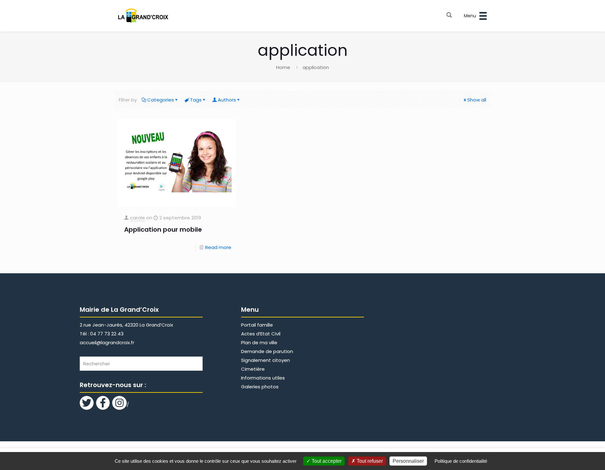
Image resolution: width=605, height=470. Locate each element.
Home (283, 67)
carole (137, 217)
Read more (218, 247)
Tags (196, 99)
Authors (227, 99)
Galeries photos (260, 386)
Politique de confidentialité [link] (461, 461)
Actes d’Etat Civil (260, 333)
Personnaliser (408, 461)
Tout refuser (369, 461)
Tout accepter (326, 461)
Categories (160, 99)
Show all (476, 99)
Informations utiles (263, 377)
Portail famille (257, 325)
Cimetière (253, 369)
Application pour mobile (163, 229)
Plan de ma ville (259, 342)
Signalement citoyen (265, 360)
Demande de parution (267, 351)
